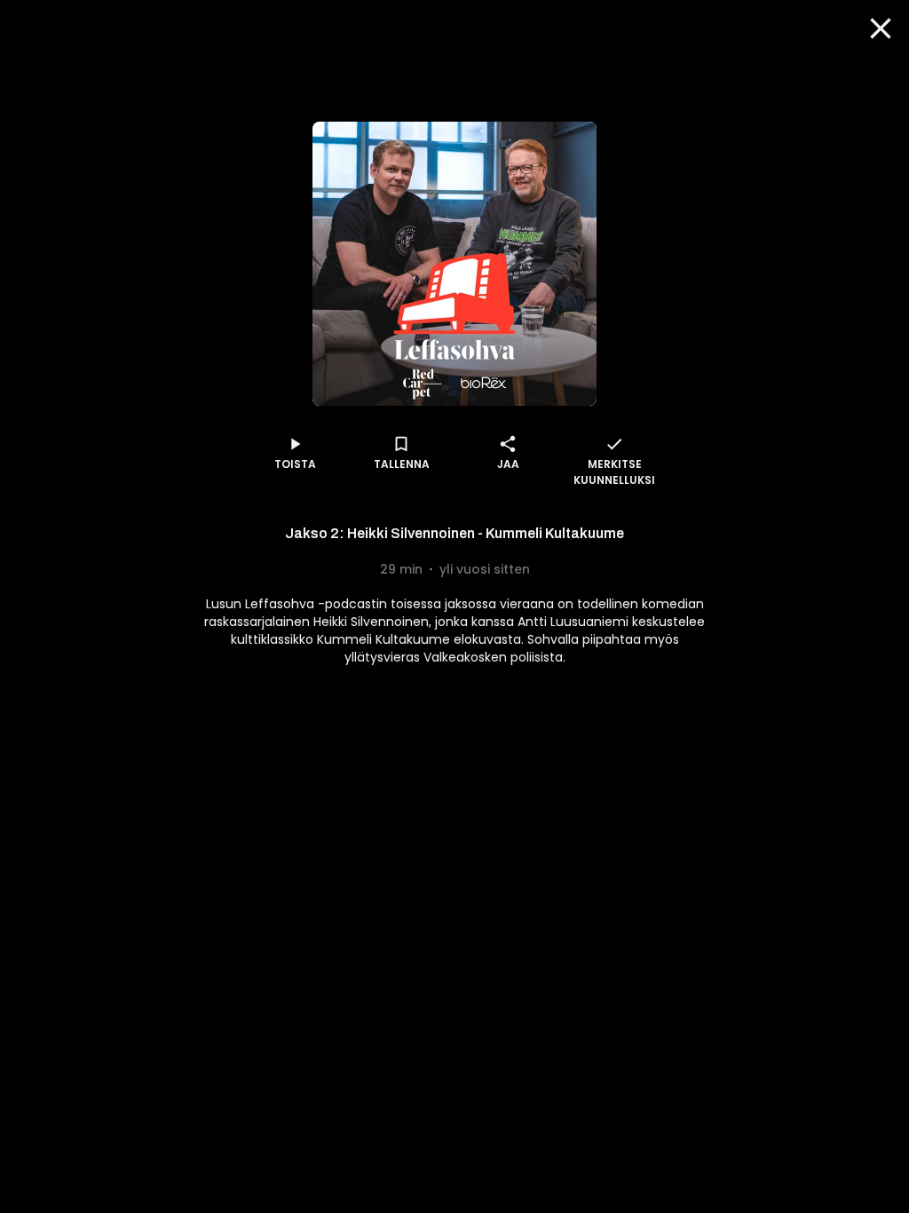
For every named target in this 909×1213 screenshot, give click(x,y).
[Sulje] (880, 28)
